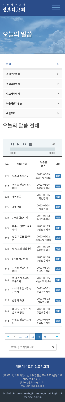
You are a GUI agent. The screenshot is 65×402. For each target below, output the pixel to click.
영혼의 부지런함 (20, 176)
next (23, 144)
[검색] (52, 347)
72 (26, 336)
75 (45, 336)
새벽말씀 (16, 196)
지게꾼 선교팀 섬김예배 (22, 269)
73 (32, 336)
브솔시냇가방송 (43, 177)
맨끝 (57, 336)
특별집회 (43, 198)
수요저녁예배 (43, 188)
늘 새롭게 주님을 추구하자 (20, 279)
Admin (38, 397)
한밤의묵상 (43, 302)
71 (20, 336)
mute (31, 144)
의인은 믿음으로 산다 (22, 321)
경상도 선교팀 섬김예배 (22, 186)
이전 (14, 336)
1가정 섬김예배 (20, 217)
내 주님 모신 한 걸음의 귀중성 (21, 310)
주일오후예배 (43, 219)
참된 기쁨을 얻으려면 (22, 238)
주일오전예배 (43, 229)
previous (11, 144)
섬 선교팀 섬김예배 (22, 248)
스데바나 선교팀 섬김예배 (22, 290)
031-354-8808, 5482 (32, 385)
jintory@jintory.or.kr (32, 382)
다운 (58, 176)
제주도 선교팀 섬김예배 (22, 227)
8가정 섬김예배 (20, 259)
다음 (51, 336)
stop (30, 144)
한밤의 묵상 (18, 300)
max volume (54, 144)
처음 (8, 336)
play (17, 144)
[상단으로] (57, 394)
